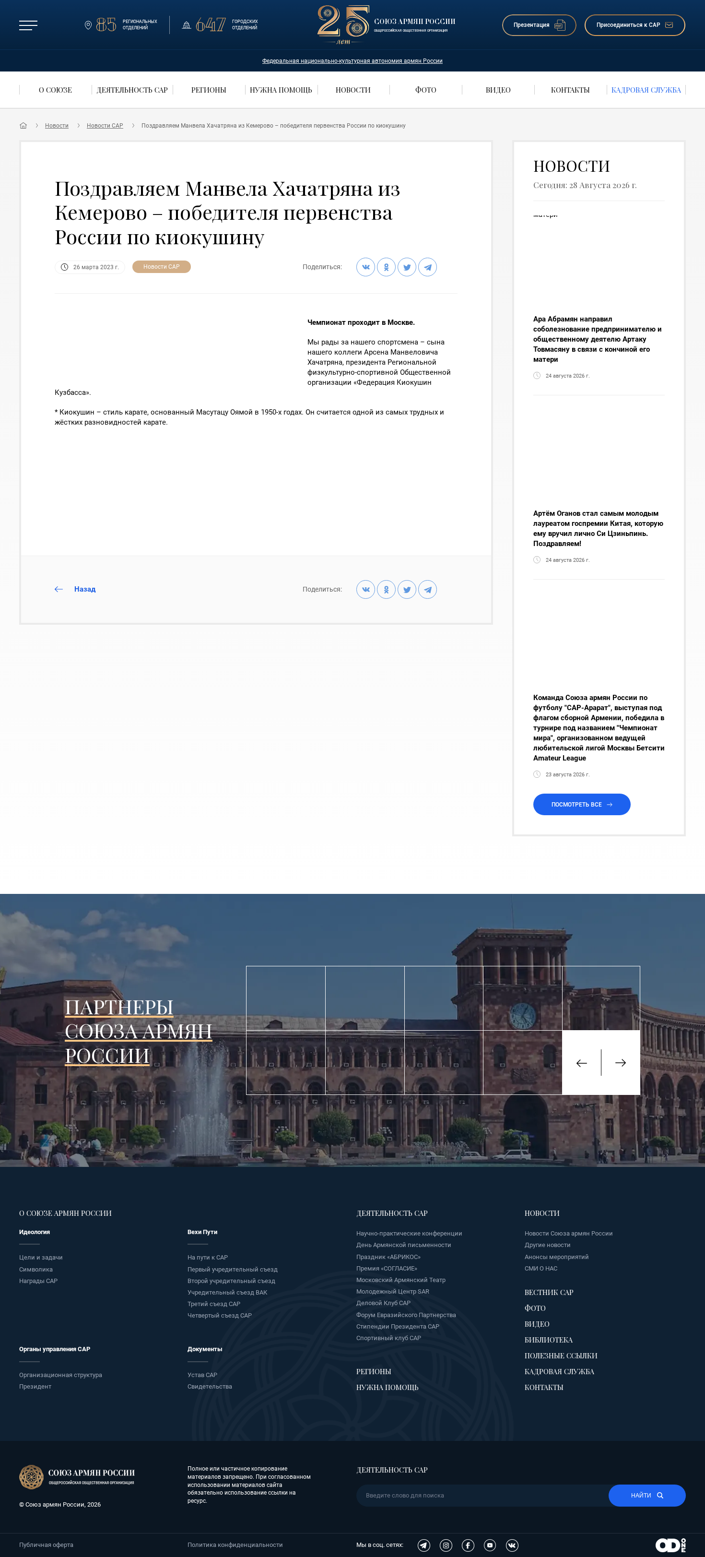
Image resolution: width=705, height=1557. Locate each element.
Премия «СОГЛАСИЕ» (386, 1268)
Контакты (544, 1387)
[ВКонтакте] (365, 267)
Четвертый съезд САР (220, 1315)
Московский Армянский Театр (401, 1280)
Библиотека (549, 1339)
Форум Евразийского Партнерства (406, 1315)
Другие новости (548, 1244)
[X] (407, 267)
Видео (537, 1324)
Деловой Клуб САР (383, 1303)
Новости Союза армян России (569, 1233)
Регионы (373, 1371)
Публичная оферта (46, 1544)
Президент (35, 1386)
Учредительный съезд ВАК (227, 1292)
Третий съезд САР (214, 1303)
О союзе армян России (65, 1213)
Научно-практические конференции (409, 1233)
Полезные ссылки (561, 1355)
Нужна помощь (387, 1387)
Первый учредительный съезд (233, 1269)
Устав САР (202, 1375)
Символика (36, 1269)
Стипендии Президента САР (397, 1326)
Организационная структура (60, 1375)
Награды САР (38, 1280)
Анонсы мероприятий (557, 1256)
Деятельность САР (392, 1213)
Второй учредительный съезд (231, 1280)
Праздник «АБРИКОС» (388, 1256)
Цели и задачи (41, 1257)
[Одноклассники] (386, 267)
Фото (535, 1308)
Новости (57, 125)
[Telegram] (427, 267)
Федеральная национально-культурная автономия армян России (352, 61)
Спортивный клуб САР (388, 1338)
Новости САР (105, 125)
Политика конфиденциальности (235, 1544)
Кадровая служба (559, 1371)
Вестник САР (549, 1292)
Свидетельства (210, 1386)
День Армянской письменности (403, 1244)
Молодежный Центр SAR (392, 1291)
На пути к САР (208, 1257)
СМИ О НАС (541, 1268)
